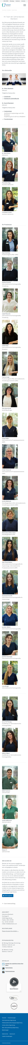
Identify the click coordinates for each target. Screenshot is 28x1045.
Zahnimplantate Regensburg (9, 1020)
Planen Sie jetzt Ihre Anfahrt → (10, 931)
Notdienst (18, 1)
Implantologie (8, 111)
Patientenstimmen (10, 971)
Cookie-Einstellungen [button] (7, 1036)
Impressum (12, 1034)
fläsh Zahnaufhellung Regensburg (10, 1027)
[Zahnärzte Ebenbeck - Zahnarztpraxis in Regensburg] (6, 5)
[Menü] (24, 5)
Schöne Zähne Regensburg (8, 1025)
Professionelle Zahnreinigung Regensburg (12, 1022)
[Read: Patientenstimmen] (3, 972)
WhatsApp (12, 1)
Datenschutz (5, 1034)
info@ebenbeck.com (11, 924)
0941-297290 (6, 1)
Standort (4, 1018)
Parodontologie (8, 119)
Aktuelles (23, 1)
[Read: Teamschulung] (3, 968)
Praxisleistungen (12, 1018)
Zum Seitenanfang (9, 903)
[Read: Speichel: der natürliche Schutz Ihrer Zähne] (3, 964)
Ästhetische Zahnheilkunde (11, 98)
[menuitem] (24, 5)
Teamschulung (8, 967)
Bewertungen (5, 1030)
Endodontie (7, 96)
